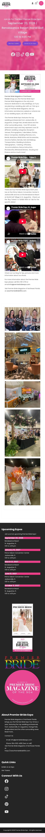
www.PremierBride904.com (16, 291)
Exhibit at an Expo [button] (30, 43)
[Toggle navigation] (41, 3)
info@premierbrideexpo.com (19, 284)
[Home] (6, 4)
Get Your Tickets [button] (14, 43)
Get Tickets (6, 770)
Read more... (9, 732)
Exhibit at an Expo (8, 767)
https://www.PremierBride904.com (17, 751)
